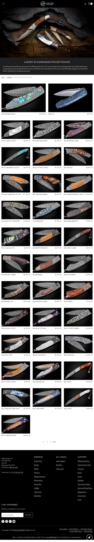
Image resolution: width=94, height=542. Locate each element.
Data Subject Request (87, 529)
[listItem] (75, 531)
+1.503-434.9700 (18, 472)
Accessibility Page (51, 537)
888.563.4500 (14, 467)
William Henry (19, 530)
